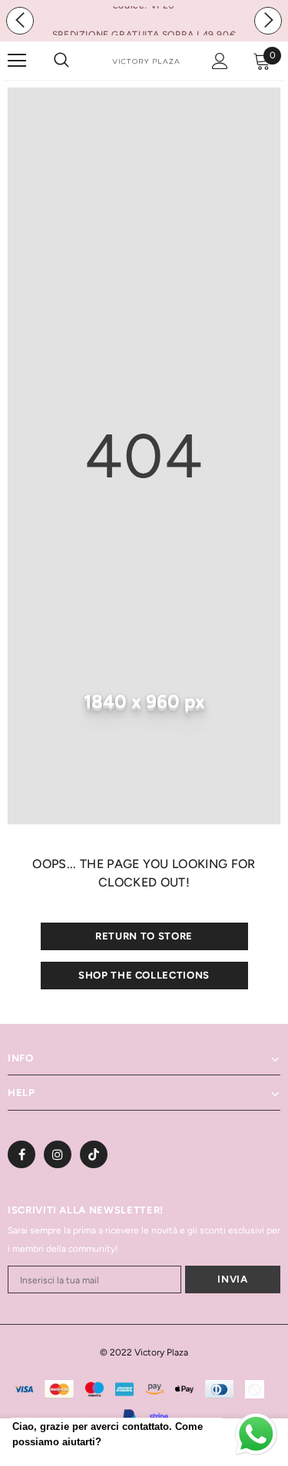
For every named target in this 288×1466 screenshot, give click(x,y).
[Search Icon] (77, 60)
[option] (144, 35)
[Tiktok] (94, 1154)
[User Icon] (220, 61)
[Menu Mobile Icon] (17, 60)
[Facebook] (21, 1154)
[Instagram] (57, 1154)
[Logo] (145, 60)
